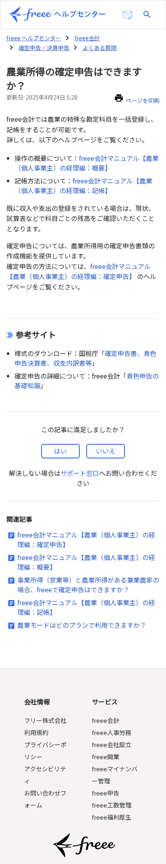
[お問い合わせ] (127, 15)
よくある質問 (99, 48)
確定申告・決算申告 (44, 48)
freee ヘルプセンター (33, 38)
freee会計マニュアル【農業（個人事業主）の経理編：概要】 (87, 163)
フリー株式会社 (45, 720)
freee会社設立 (111, 744)
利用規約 (36, 732)
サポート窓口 (79, 473)
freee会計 (87, 38)
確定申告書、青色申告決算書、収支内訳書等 (85, 358)
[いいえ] (105, 451)
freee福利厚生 (111, 817)
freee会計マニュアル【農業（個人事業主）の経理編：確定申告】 (78, 271)
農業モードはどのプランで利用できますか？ (81, 625)
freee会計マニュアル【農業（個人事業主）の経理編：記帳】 (83, 185)
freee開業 (105, 756)
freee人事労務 (111, 732)
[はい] (60, 451)
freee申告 (105, 793)
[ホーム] (57, 14)
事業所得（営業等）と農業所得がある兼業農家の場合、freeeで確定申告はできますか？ (88, 584)
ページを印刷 (143, 100)
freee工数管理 (111, 805)
